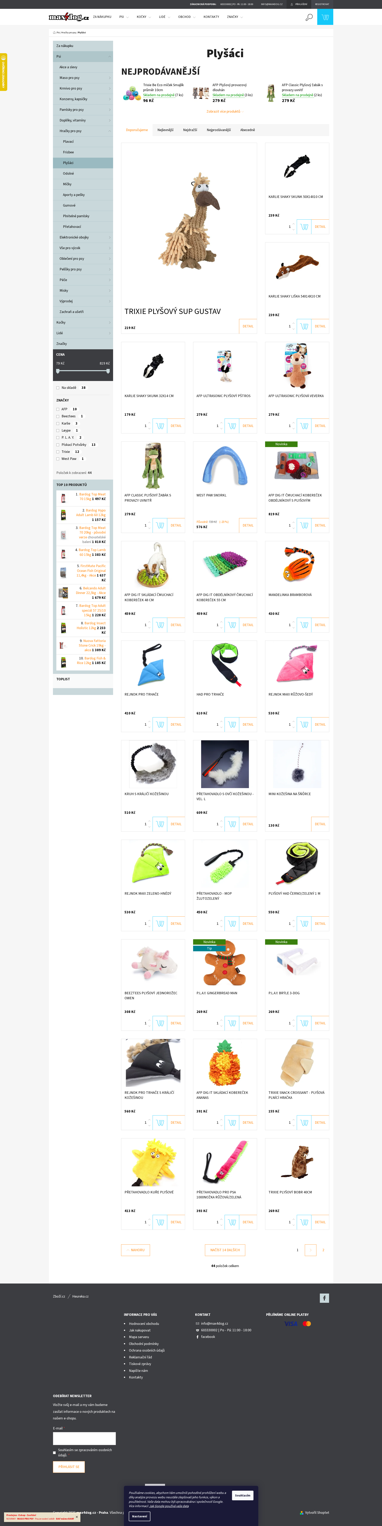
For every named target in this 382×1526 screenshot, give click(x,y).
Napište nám (138, 1370)
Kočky (60, 322)
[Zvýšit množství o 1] (294, 224)
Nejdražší (190, 129)
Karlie (69, 424)
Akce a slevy (68, 67)
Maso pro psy (69, 77)
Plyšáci (68, 162)
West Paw (73, 459)
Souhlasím (242, 1495)
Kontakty (136, 1377)
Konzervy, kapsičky (73, 99)
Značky (61, 343)
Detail (248, 326)
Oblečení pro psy (72, 258)
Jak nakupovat (140, 1330)
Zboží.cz (59, 1296)
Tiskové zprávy (140, 1363)
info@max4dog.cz (214, 1323)
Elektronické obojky (74, 237)
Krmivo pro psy (71, 88)
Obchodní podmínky (144, 1343)
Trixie (70, 452)
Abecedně (247, 129)
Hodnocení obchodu (144, 1323)
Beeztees (72, 416)
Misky (64, 290)
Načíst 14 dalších (225, 1250)
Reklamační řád (140, 1357)
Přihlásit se (68, 1466)
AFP (69, 409)
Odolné (68, 173)
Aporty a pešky (74, 194)
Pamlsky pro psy (72, 109)
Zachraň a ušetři (72, 311)
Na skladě (73, 388)
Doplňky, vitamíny (73, 120)
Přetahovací (72, 226)
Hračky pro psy (70, 130)
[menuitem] (102, 17)
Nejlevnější (165, 129)
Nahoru (138, 1250)
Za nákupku (64, 45)
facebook (208, 1336)
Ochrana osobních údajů (147, 1350)
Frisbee (68, 152)
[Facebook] (324, 1298)
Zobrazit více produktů (223, 111)
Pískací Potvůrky (78, 445)
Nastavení (139, 1516)
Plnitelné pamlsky (76, 216)
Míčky (67, 184)
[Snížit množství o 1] (294, 229)
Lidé (59, 333)
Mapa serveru (139, 1337)
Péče (63, 279)
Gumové (69, 205)
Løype (70, 431)
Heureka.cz (80, 1296)
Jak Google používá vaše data (169, 1506)
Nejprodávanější (219, 129)
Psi (58, 56)
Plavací (68, 141)
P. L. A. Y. (71, 438)
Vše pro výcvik (70, 248)
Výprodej (66, 301)
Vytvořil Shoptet (317, 1512)
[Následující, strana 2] (310, 1250)
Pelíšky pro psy (71, 269)
